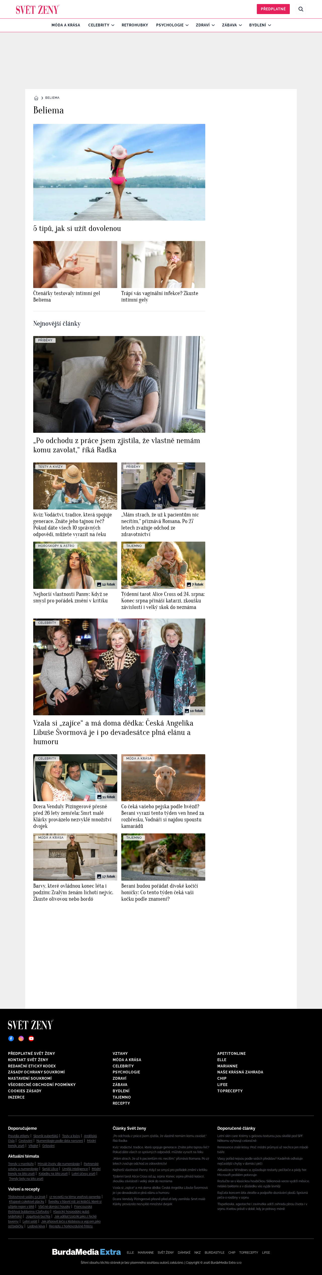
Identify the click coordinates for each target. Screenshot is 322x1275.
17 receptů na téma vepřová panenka (75, 1197)
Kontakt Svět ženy (28, 1060)
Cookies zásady (25, 1091)
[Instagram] (21, 1038)
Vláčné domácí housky (54, 1206)
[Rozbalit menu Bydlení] (268, 25)
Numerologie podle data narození (59, 1141)
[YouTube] (31, 1038)
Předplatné (273, 9)
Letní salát (30, 1221)
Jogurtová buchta (38, 1216)
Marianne (227, 1066)
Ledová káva (36, 1226)
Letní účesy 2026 (83, 1173)
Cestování (25, 1141)
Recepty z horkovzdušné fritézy (71, 1226)
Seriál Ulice (50, 1169)
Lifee (222, 1085)
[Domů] (38, 9)
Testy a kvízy (71, 1136)
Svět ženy (166, 1252)
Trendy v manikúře (21, 1164)
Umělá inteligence (75, 1169)
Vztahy (120, 1054)
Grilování (48, 1146)
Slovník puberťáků (45, 1136)
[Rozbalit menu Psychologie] (186, 25)
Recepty (121, 1103)
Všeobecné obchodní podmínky (42, 1085)
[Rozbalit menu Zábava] (239, 25)
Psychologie (170, 25)
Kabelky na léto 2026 (53, 1173)
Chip (222, 1078)
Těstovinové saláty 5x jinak (26, 1197)
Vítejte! (33, 1146)
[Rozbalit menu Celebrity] (111, 25)
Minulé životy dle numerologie (59, 1164)
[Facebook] (11, 1038)
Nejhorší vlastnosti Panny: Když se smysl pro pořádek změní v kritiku (160, 1170)
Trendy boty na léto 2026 (26, 1178)
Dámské (184, 1252)
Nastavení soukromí (30, 1078)
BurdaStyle (214, 1252)
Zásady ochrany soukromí (36, 1072)
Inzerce (16, 1097)
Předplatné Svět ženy (31, 1054)
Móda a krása (66, 25)
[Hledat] (301, 9)
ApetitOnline (231, 1054)
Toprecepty (230, 1091)
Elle (221, 1060)
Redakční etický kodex (32, 1066)
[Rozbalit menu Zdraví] (212, 25)
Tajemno (122, 1097)
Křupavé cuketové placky (26, 1201)
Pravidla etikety (18, 1136)
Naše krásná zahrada (240, 1072)
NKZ (197, 1252)
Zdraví (203, 25)
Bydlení (257, 25)
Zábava (229, 25)
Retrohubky (135, 25)
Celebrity (98, 25)
